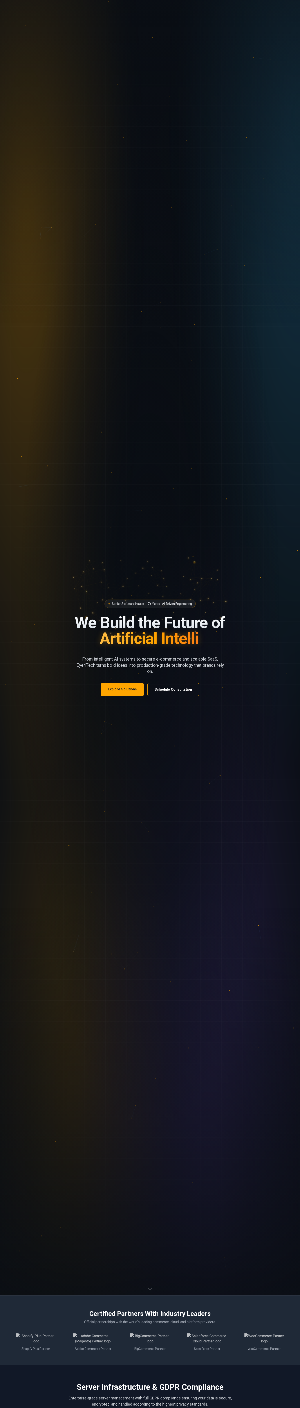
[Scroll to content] (150, 1289)
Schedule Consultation (173, 689)
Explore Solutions (122, 689)
